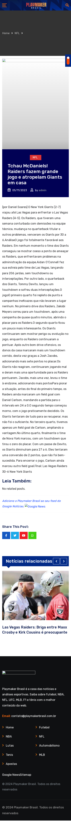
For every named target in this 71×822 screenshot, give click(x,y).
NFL (17, 33)
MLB (42, 755)
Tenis (9, 755)
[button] (56, 561)
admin (42, 190)
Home (6, 33)
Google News (11, 774)
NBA (9, 736)
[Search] (67, 5)
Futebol (44, 727)
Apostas (11, 764)
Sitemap (25, 774)
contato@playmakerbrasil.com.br (33, 716)
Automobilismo (49, 745)
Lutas (10, 745)
